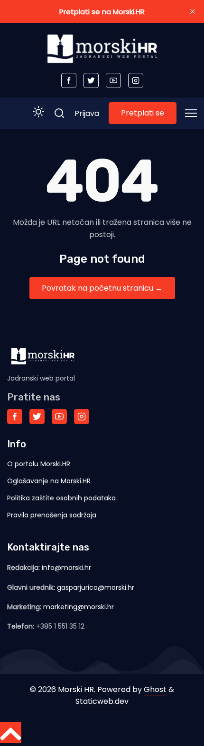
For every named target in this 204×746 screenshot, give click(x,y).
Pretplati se (142, 112)
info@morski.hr (66, 567)
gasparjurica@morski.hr (95, 587)
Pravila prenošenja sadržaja (51, 515)
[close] (192, 11)
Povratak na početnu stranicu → (102, 288)
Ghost (155, 689)
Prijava (86, 113)
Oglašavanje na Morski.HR (49, 481)
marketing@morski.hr (78, 607)
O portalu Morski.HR (38, 464)
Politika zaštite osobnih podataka (61, 498)
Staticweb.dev (102, 701)
